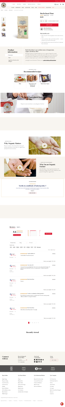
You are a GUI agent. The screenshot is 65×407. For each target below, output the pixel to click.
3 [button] (32, 322)
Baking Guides (20, 381)
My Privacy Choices (40, 400)
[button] (33, 230)
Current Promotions (5, 382)
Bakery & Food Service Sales (38, 379)
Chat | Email (54, 360)
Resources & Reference (38, 386)
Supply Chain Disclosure (4, 400)
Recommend (11, 257)
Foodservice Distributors (38, 382)
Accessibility (10, 400)
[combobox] (23, 243)
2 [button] (30, 322)
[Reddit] (39, 361)
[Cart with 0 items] (63, 4)
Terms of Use (20, 400)
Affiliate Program (5, 393)
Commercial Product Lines (38, 381)
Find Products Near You (54, 381)
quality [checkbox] (14, 247)
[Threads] (41, 359)
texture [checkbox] (32, 247)
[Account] (61, 4)
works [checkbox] (35, 247)
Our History (52, 386)
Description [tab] (10, 55)
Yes (15, 257)
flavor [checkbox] (11, 247)
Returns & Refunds (5, 388)
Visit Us (57, 1)
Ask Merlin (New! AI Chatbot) (23, 391)
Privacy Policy (15, 400)
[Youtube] (37, 362)
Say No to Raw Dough (21, 384)
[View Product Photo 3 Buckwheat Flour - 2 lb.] (3, 24)
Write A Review (48, 233)
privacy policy (22, 361)
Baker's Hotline (20, 382)
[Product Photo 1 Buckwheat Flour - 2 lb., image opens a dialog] (23, 27)
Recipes (19, 4)
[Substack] (41, 361)
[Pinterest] (43, 359)
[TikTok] (36, 359)
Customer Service (5, 384)
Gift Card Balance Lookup (6, 390)
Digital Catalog (4, 379)
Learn (24, 4)
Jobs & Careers (52, 384)
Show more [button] (39, 247)
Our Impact (52, 388)
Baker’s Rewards (62, 1)
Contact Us (52, 393)
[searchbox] (14, 243)
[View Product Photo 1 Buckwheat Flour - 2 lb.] (3, 19)
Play (44, 145)
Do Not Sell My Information (27, 400)
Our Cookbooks (20, 390)
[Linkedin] (34, 361)
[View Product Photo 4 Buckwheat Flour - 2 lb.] (3, 35)
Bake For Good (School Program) (55, 390)
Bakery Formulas (36, 384)
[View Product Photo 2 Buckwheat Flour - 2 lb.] (3, 30)
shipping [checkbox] (17, 247)
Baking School (31, 4)
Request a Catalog (5, 381)
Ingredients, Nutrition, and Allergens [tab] (13, 60)
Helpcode (34, 400)
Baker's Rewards (4, 391)
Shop (14, 4)
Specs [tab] (9, 57)
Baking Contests (20, 388)
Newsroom (51, 391)
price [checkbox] (24, 247)
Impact (39, 4)
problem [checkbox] (21, 247)
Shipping (3, 386)
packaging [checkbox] (28, 247)
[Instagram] (39, 359)
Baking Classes (20, 386)
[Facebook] (34, 359)
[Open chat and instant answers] (61, 403)
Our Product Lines (53, 379)
